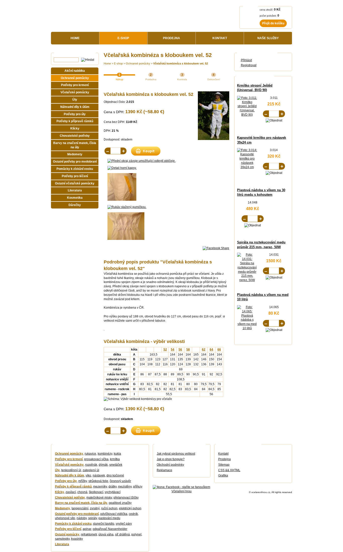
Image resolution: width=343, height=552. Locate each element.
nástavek (99, 475)
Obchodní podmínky (170, 464)
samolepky (62, 538)
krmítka (115, 459)
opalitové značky (120, 503)
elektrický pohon (130, 508)
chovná (82, 492)
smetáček (115, 464)
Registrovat (248, 65)
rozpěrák (91, 464)
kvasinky (77, 538)
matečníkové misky (99, 497)
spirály (92, 518)
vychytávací (113, 492)
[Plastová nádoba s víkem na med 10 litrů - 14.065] (247, 328)
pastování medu (109, 518)
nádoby (82, 518)
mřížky (82, 481)
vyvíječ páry (124, 523)
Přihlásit (246, 60)
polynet (136, 534)
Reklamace (164, 470)
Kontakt (223, 453)
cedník (133, 514)
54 (172, 349)
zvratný (95, 508)
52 (165, 349)
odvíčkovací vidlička (113, 514)
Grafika (223, 475)
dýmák (103, 464)
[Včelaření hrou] (97, 17)
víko (88, 475)
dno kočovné (115, 475)
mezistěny (125, 486)
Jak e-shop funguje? (171, 459)
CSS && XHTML (229, 470)
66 (219, 349)
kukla (117, 453)
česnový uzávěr (120, 481)
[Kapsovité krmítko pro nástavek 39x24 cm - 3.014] (247, 167)
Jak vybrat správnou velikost (176, 453)
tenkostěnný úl (71, 470)
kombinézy (105, 453)
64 (211, 349)
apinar (87, 529)
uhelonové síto (65, 518)
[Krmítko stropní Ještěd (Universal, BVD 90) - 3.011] (247, 114)
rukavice (90, 453)
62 (203, 349)
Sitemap (224, 464)
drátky (112, 486)
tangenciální (80, 508)
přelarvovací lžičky (126, 497)
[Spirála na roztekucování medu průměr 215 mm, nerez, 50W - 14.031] (247, 280)
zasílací (71, 492)
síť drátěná (122, 534)
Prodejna (224, 459)
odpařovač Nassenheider (110, 529)
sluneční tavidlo (103, 523)
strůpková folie (98, 481)
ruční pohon (109, 508)
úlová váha (105, 534)
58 (188, 349)
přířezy (137, 486)
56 (180, 349)
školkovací (96, 492)
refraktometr (89, 534)
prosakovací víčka (96, 459)
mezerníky (100, 486)
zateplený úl (91, 470)
